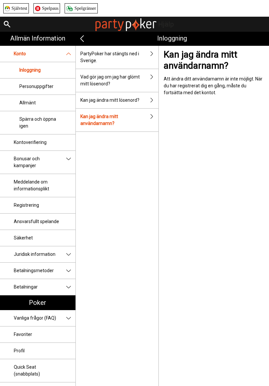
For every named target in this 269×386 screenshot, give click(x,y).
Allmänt (27, 102)
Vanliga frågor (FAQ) (35, 318)
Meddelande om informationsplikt (31, 185)
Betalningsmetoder (34, 270)
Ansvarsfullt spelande (36, 221)
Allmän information (37, 38)
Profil (19, 350)
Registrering (26, 205)
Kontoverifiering (30, 142)
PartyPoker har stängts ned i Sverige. (109, 57)
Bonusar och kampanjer (27, 162)
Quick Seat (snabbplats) (27, 370)
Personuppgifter (36, 86)
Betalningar (26, 287)
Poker (37, 303)
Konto (20, 53)
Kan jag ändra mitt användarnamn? (99, 120)
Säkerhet (23, 237)
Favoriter (23, 334)
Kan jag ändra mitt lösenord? (109, 100)
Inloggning (30, 70)
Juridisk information (34, 254)
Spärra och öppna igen (37, 122)
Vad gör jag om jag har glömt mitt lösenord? (110, 80)
